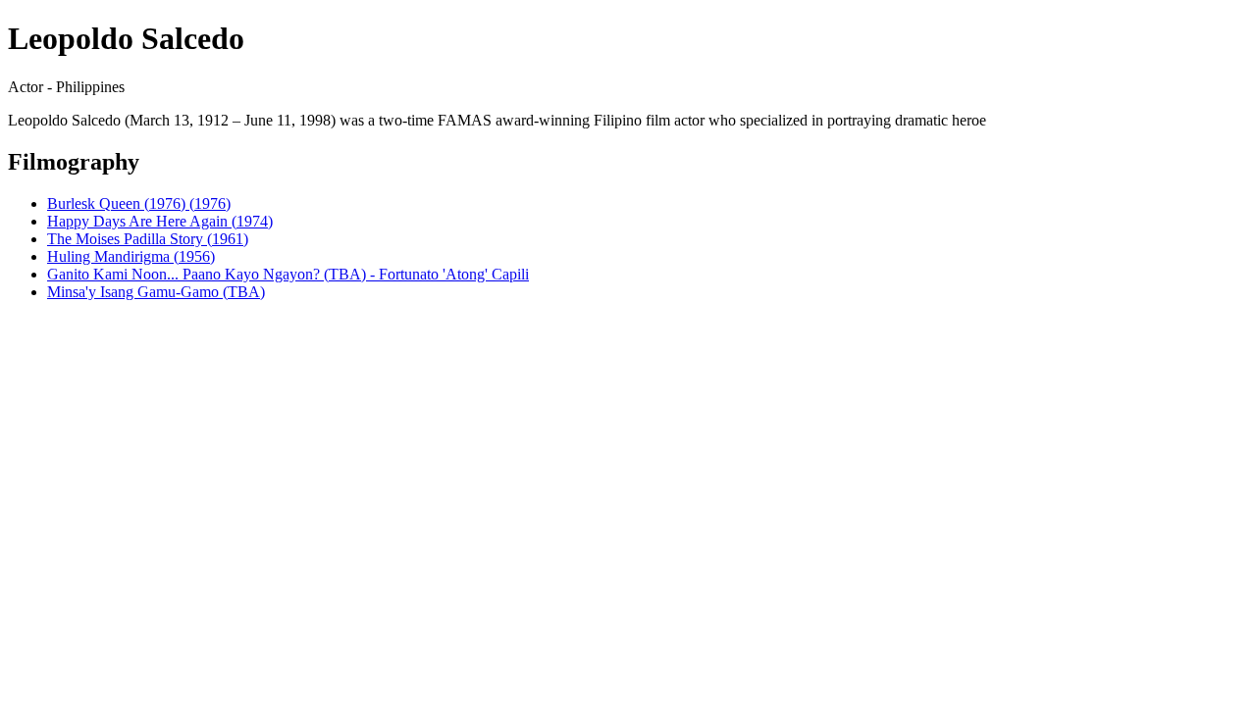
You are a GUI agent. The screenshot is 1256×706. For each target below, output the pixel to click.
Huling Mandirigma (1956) (131, 256)
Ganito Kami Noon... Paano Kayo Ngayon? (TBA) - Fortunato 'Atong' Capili (288, 274)
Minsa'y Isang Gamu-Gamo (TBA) (156, 291)
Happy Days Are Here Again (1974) (160, 221)
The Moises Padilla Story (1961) (147, 238)
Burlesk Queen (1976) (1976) (139, 203)
